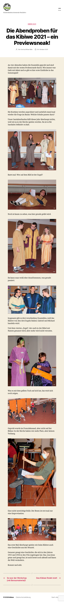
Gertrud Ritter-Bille (26, 49)
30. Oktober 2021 (42, 49)
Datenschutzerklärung (23, 597)
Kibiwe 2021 (32, 24)
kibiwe (11, 597)
